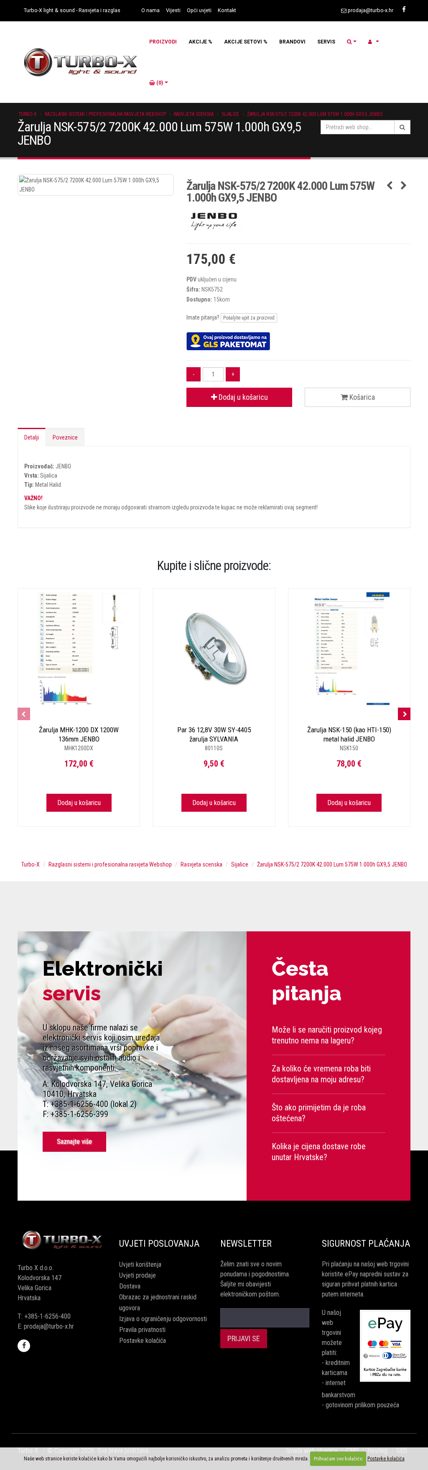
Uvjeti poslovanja (159, 1243)
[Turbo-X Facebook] (403, 9)
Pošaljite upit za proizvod (249, 318)
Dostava (129, 1286)
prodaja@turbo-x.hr (370, 10)
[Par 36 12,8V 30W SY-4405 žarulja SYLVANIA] (214, 649)
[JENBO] (298, 220)
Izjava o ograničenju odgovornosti (163, 1319)
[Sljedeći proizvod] (403, 186)
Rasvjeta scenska (194, 114)
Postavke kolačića (142, 1341)
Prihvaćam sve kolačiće (338, 1459)
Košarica (361, 397)
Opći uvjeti (199, 10)
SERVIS (326, 42)
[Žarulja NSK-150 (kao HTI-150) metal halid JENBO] (349, 649)
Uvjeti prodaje (137, 1275)
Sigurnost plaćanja (366, 1243)
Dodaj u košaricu (242, 397)
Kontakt (227, 10)
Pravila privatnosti (142, 1330)
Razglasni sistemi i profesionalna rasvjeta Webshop (105, 114)
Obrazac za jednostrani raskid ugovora (157, 1302)
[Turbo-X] (62, 1240)
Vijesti (173, 10)
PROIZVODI (163, 42)
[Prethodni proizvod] (389, 186)
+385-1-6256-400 (47, 1316)
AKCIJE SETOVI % (246, 42)
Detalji (31, 437)
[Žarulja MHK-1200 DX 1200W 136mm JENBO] (79, 649)
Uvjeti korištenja (140, 1264)
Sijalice (230, 114)
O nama (150, 10)
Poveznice (65, 437)
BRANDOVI (292, 42)
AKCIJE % (200, 42)
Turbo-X (27, 114)
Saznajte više (74, 1141)
